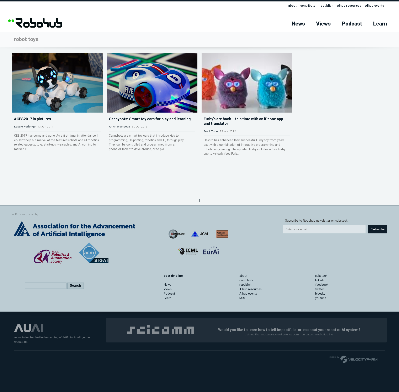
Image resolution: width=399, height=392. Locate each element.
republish (326, 5)
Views (323, 24)
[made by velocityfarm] (354, 359)
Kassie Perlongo (25, 126)
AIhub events (374, 5)
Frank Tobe (211, 131)
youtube (320, 298)
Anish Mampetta (119, 126)
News (298, 24)
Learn (380, 24)
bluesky (320, 293)
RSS (242, 298)
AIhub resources (349, 5)
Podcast (352, 24)
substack (321, 276)
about (292, 5)
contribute (307, 5)
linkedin (320, 280)
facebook (321, 284)
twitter (319, 289)
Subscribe (377, 229)
